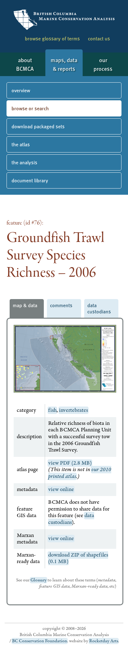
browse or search (30, 108)
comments (61, 305)
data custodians (99, 308)
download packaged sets (38, 126)
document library (29, 180)
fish (52, 410)
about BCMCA (25, 64)
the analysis (24, 162)
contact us (99, 38)
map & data (25, 305)
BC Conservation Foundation (39, 641)
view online (61, 489)
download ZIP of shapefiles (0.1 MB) (78, 558)
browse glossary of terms (52, 38)
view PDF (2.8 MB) (70, 463)
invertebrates (73, 410)
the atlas (20, 144)
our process (103, 64)
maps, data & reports (64, 64)
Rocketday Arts (103, 641)
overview (20, 90)
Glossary (38, 580)
